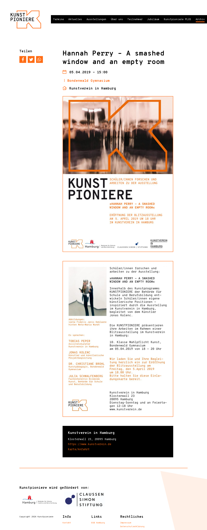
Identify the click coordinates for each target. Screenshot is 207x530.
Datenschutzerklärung (132, 526)
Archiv (200, 19)
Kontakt (67, 523)
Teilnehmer (135, 19)
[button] (22, 59)
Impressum (125, 523)
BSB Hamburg (98, 523)
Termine (58, 19)
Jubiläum (153, 19)
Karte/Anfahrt (79, 449)
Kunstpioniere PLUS (177, 19)
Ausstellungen (96, 19)
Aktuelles (75, 19)
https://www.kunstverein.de (89, 444)
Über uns (117, 19)
